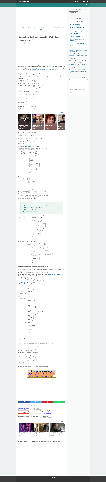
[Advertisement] (41, 17)
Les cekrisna (45, 480)
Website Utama (53, 477)
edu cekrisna (55, 480)
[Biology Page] (24, 1)
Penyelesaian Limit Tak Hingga (43, 65)
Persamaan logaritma (24, 282)
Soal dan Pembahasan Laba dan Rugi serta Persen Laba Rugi (35, 205)
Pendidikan (46, 4)
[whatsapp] (59, 402)
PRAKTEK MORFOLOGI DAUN (76, 21)
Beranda (20, 4)
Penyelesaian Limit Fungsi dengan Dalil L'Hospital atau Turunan (43, 69)
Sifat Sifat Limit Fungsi (75, 24)
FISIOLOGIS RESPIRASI (75, 36)
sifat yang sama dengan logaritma (55, 274)
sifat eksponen (28, 146)
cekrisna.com (60, 480)
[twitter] (36, 402)
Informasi (27, 4)
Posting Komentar (27, 43)
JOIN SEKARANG (55, 27)
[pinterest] (47, 402)
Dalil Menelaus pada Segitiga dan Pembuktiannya (32, 207)
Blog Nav (55, 4)
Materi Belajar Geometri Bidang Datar (30, 211)
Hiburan (34, 4)
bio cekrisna (50, 480)
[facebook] (24, 402)
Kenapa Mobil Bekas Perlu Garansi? (78, 60)
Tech (40, 4)
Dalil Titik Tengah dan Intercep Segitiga (30, 209)
